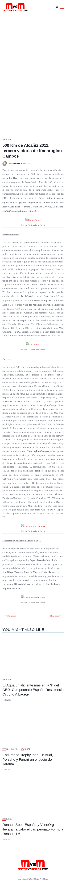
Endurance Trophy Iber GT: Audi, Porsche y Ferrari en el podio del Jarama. (27, 759)
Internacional (9, 749)
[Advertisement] (33, 48)
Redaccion (15, 163)
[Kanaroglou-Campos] (33, 526)
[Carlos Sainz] (33, 220)
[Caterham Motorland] (33, 597)
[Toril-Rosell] (33, 344)
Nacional (7, 139)
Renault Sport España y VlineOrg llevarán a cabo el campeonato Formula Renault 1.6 (32, 829)
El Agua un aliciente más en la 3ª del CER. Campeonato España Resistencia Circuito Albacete (33, 689)
